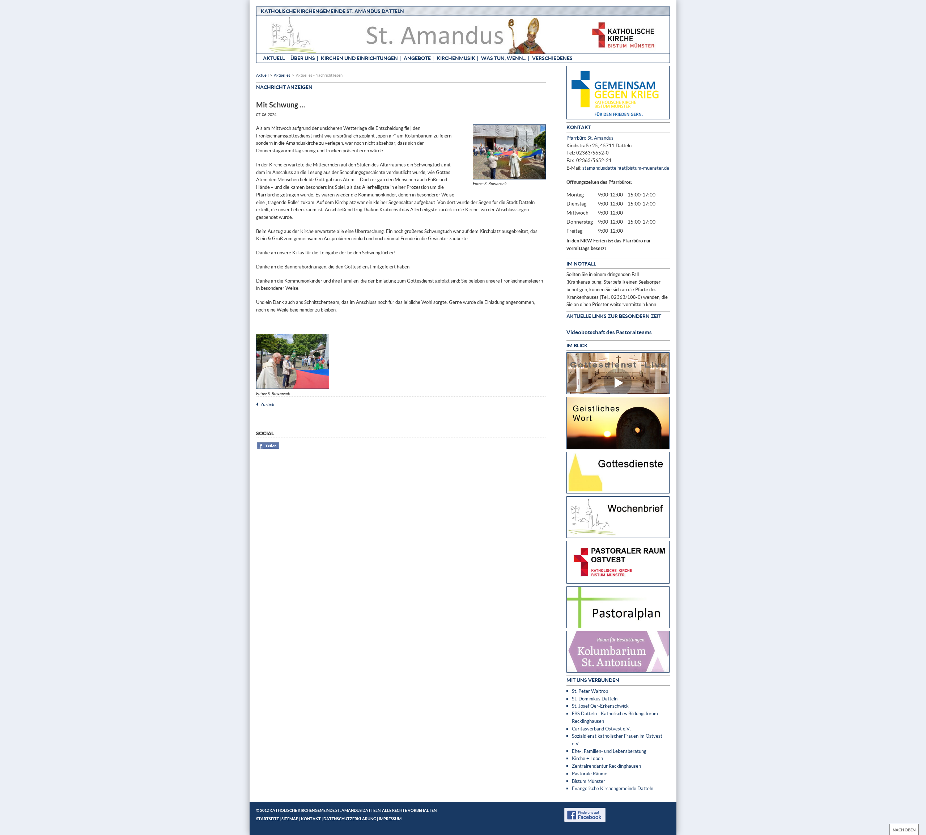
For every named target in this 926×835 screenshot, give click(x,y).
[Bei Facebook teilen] (268, 448)
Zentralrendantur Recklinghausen (606, 766)
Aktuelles (282, 75)
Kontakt (311, 818)
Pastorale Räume (589, 773)
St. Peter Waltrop (590, 691)
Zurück (267, 404)
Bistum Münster (588, 781)
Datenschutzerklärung (349, 818)
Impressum (390, 818)
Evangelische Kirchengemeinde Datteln (612, 788)
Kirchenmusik (456, 58)
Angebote (417, 58)
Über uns (302, 58)
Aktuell (274, 58)
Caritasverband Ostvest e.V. (601, 729)
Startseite (267, 818)
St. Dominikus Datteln (594, 699)
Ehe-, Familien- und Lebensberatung (609, 751)
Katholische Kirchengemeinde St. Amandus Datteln (332, 11)
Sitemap (289, 818)
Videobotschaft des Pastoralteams (609, 332)
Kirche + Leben (587, 758)
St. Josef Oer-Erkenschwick (600, 706)
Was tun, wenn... (503, 58)
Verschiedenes (552, 58)
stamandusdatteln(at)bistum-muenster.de (625, 168)
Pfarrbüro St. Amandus (589, 138)
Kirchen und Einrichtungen (359, 58)
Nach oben (904, 829)
